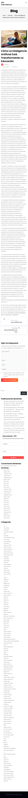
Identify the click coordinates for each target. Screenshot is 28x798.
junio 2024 (6, 483)
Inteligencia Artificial (8, 666)
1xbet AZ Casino (8, 545)
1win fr (5, 534)
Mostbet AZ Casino (8, 683)
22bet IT (6, 581)
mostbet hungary (8, 694)
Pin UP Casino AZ (8, 733)
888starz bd (6, 583)
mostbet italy (7, 696)
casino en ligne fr (7, 631)
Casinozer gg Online (8, 647)
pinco (5, 739)
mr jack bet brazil (8, 712)
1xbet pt (6, 568)
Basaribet (6, 610)
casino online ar (7, 635)
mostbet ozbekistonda (9, 700)
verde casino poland (8, 773)
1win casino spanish (8, 532)
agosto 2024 (7, 479)
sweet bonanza (7, 763)
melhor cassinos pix (8, 679)
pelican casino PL (8, 727)
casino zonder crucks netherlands (11, 641)
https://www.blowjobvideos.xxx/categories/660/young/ (14, 300)
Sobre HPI (6, 760)
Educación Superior (8, 656)
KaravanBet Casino (8, 668)
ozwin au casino (7, 723)
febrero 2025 (7, 472)
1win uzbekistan (7, 541)
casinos (5, 645)
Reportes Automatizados (10, 748)
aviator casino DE (8, 593)
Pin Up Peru (6, 737)
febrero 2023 (7, 508)
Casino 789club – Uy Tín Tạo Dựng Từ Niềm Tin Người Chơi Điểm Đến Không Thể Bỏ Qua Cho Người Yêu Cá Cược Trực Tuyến (14, 430)
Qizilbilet (6, 744)
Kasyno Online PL (8, 670)
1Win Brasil (6, 528)
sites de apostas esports (9, 754)
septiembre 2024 (8, 477)
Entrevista (6, 658)
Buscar (2, 390)
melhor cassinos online (9, 677)
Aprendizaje (6, 585)
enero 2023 (6, 510)
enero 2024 (6, 487)
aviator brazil (7, 591)
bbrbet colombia (7, 612)
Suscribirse (13, 457)
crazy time (6, 650)
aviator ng (6, 603)
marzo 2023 (7, 506)
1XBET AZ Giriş (7, 547)
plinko (5, 740)
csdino (5, 652)
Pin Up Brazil (7, 731)
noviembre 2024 (8, 474)
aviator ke (6, 599)
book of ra (6, 624)
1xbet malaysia (7, 564)
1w (4, 526)
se (4, 752)
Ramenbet (6, 746)
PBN (5, 725)
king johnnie (6, 671)
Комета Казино (7, 779)
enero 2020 (6, 518)
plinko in (5, 742)
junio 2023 (6, 500)
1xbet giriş (6, 557)
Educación (6, 654)
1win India (6, 535)
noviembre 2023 (8, 491)
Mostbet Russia (7, 702)
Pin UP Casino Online (9, 735)
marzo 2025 (7, 470)
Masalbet (6, 675)
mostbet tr (6, 704)
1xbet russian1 (7, 574)
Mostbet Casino (7, 685)
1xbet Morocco (7, 566)
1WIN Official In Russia (9, 537)
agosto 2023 (7, 497)
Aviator (5, 589)
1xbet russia (6, 570)
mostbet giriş (7, 691)
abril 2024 (6, 485)
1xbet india (6, 558)
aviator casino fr (7, 595)
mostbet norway (7, 698)
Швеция (6, 781)
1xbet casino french (8, 553)
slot (4, 756)
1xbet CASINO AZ (8, 549)
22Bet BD (6, 580)
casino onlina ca (7, 633)
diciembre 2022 (7, 512)
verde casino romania (8, 775)
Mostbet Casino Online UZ (10, 689)
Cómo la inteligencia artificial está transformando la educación (14, 56)
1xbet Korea (7, 560)
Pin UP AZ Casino (8, 729)
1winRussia (6, 543)
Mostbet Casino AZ (8, 687)
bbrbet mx (6, 614)
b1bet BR (6, 604)
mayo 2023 (6, 502)
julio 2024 (6, 481)
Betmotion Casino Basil (9, 616)
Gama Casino (7, 662)
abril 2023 (6, 504)
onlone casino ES (8, 721)
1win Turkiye (7, 539)
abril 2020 (6, 514)
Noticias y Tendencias (9, 717)
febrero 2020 (7, 516)
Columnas (6, 648)
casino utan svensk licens (9, 639)
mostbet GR (6, 693)
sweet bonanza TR (8, 765)
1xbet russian (7, 572)
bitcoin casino (7, 620)
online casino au (7, 719)
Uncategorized (7, 769)
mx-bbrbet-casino (8, 714)
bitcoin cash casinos (8, 618)
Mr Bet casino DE (8, 710)
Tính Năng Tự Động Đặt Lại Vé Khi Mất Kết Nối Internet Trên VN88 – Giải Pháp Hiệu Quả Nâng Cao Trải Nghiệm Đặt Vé (14, 403)
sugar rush (6, 761)
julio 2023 (6, 499)
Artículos (10, 15)
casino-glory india (8, 643)
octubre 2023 (7, 493)
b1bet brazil (6, 606)
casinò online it (7, 637)
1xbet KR (6, 562)
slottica (5, 758)
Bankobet (6, 608)
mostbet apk (7, 681)
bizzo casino (6, 622)
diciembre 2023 (7, 489)
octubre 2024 (7, 476)
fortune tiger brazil (8, 660)
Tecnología (6, 767)
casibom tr (6, 627)
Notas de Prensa (8, 716)
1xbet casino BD (7, 551)
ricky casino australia (8, 750)
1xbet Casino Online (8, 555)
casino (5, 629)
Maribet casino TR (8, 673)
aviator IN (6, 597)
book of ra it (6, 625)
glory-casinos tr (7, 664)
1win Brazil (6, 530)
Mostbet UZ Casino (8, 706)
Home (4, 15)
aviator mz (6, 601)
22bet (5, 578)
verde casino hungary (8, 771)
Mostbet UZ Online (8, 708)
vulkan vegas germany (9, 777)
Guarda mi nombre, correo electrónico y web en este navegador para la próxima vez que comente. (13, 374)
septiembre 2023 (8, 495)
